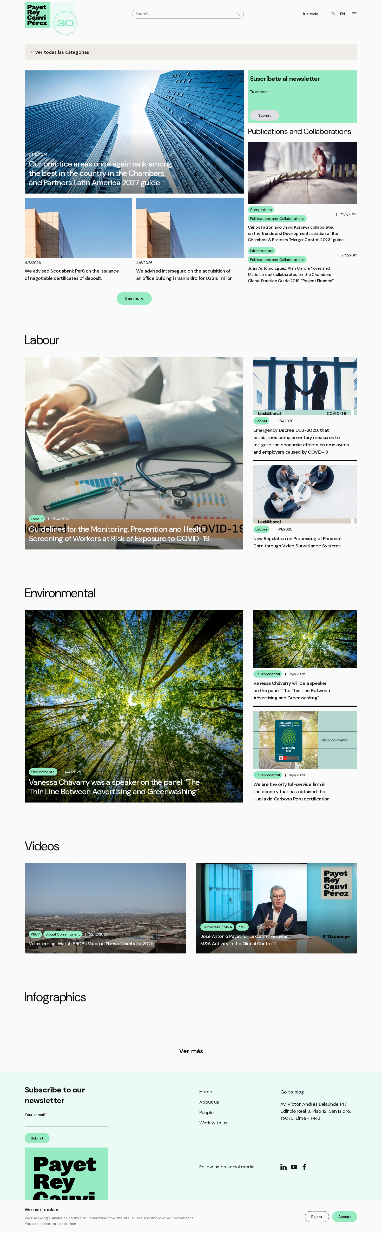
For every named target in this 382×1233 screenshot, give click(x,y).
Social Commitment (62, 934)
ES (333, 13)
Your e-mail (36, 1114)
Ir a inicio (310, 13)
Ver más (191, 1051)
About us (209, 1102)
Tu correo (259, 91)
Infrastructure (261, 250)
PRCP (35, 934)
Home (205, 1092)
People (206, 1112)
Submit (264, 115)
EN (342, 13)
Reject (316, 1216)
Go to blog (292, 1092)
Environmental (43, 772)
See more (134, 298)
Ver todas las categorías (62, 52)
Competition (261, 209)
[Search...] (237, 14)
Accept (344, 1216)
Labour (37, 518)
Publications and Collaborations (277, 218)
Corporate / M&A (217, 927)
